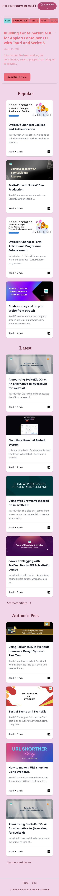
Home (25, 882)
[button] (48, 151)
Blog (34, 882)
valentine (49, 4)
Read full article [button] (17, 77)
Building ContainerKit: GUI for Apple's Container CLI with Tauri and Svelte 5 (27, 38)
